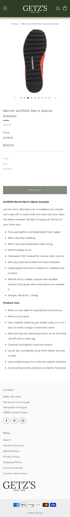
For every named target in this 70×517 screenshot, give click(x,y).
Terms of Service (13, 467)
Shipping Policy (12, 462)
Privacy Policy (11, 456)
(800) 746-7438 (12, 396)
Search (7, 439)
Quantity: (8, 169)
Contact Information (15, 473)
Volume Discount (13, 445)
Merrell (7, 124)
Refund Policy (11, 451)
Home (14, 24)
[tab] (21, 98)
